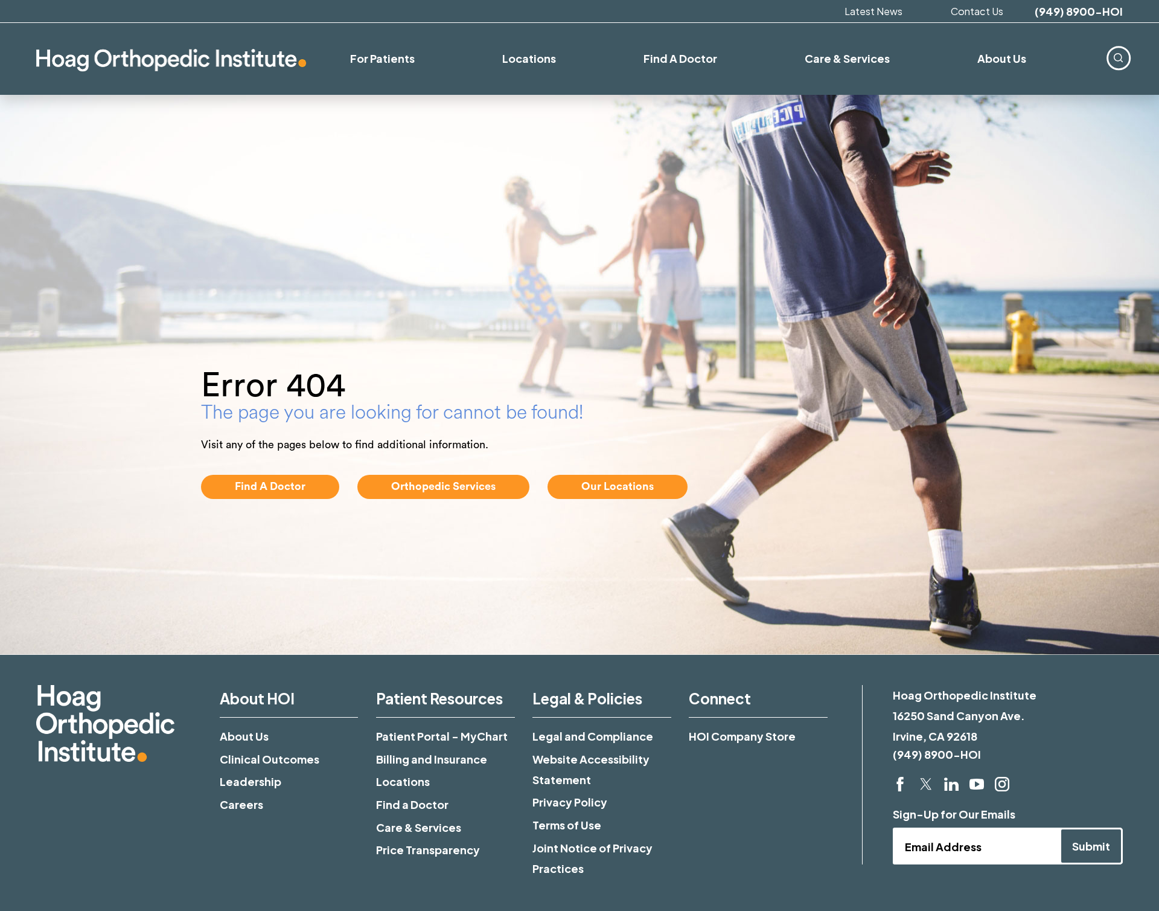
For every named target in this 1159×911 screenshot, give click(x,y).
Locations (403, 781)
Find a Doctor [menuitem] (680, 58)
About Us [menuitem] (1001, 58)
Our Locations (617, 486)
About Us (244, 736)
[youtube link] (976, 784)
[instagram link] (1002, 784)
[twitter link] (926, 784)
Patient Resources (439, 698)
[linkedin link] (951, 784)
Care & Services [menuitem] (847, 58)
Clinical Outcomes (269, 759)
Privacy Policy (569, 802)
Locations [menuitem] (529, 58)
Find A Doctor (270, 486)
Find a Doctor (412, 804)
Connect (720, 698)
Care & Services (418, 827)
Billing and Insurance (431, 759)
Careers (241, 804)
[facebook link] (900, 784)
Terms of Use (566, 825)
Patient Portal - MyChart (442, 736)
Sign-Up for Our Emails (954, 814)
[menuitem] (1118, 57)
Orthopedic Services (443, 486)
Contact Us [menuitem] (977, 11)
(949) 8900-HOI (1079, 11)
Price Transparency (428, 850)
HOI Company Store (742, 736)
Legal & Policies (587, 698)
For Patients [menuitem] (382, 58)
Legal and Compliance (592, 736)
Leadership (250, 781)
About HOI (257, 698)
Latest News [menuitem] (873, 11)
